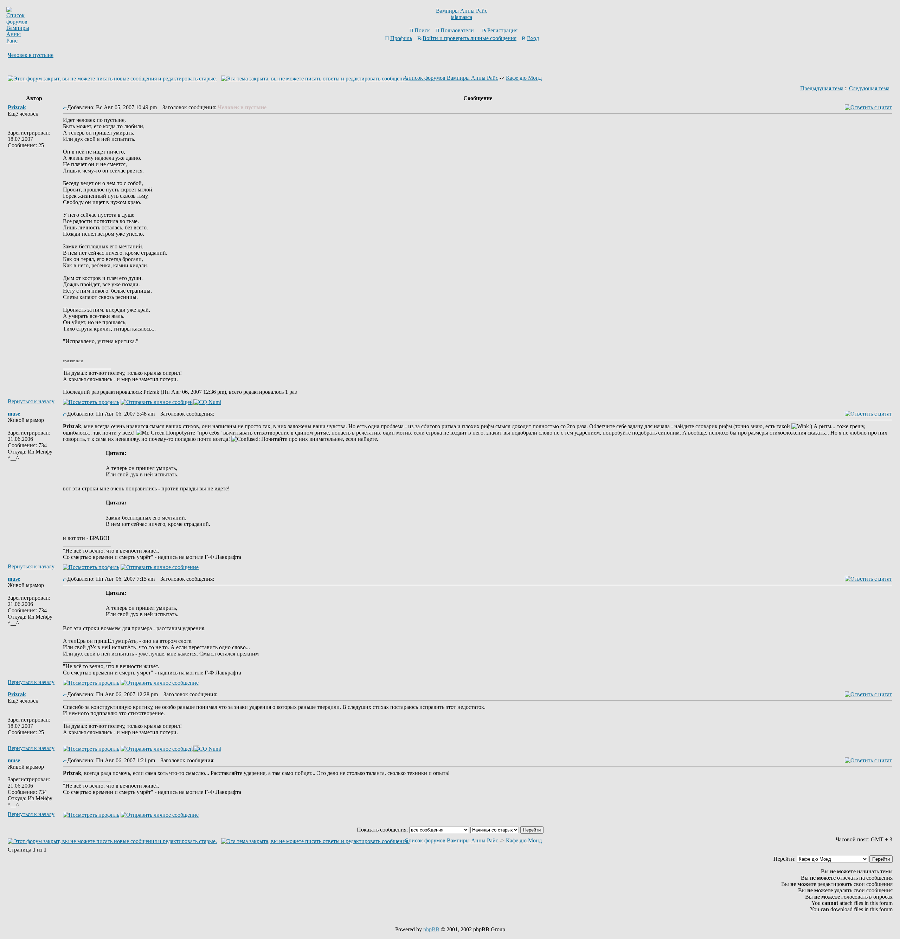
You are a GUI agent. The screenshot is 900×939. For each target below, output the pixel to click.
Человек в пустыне (30, 55)
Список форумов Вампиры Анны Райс (451, 78)
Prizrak (17, 107)
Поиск (422, 30)
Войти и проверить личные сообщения (469, 38)
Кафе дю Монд (524, 78)
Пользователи (457, 30)
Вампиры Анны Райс (461, 11)
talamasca (461, 17)
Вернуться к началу (31, 401)
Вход (533, 38)
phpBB (431, 929)
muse (14, 414)
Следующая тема (869, 88)
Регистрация (502, 30)
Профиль (401, 38)
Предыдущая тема (821, 88)
